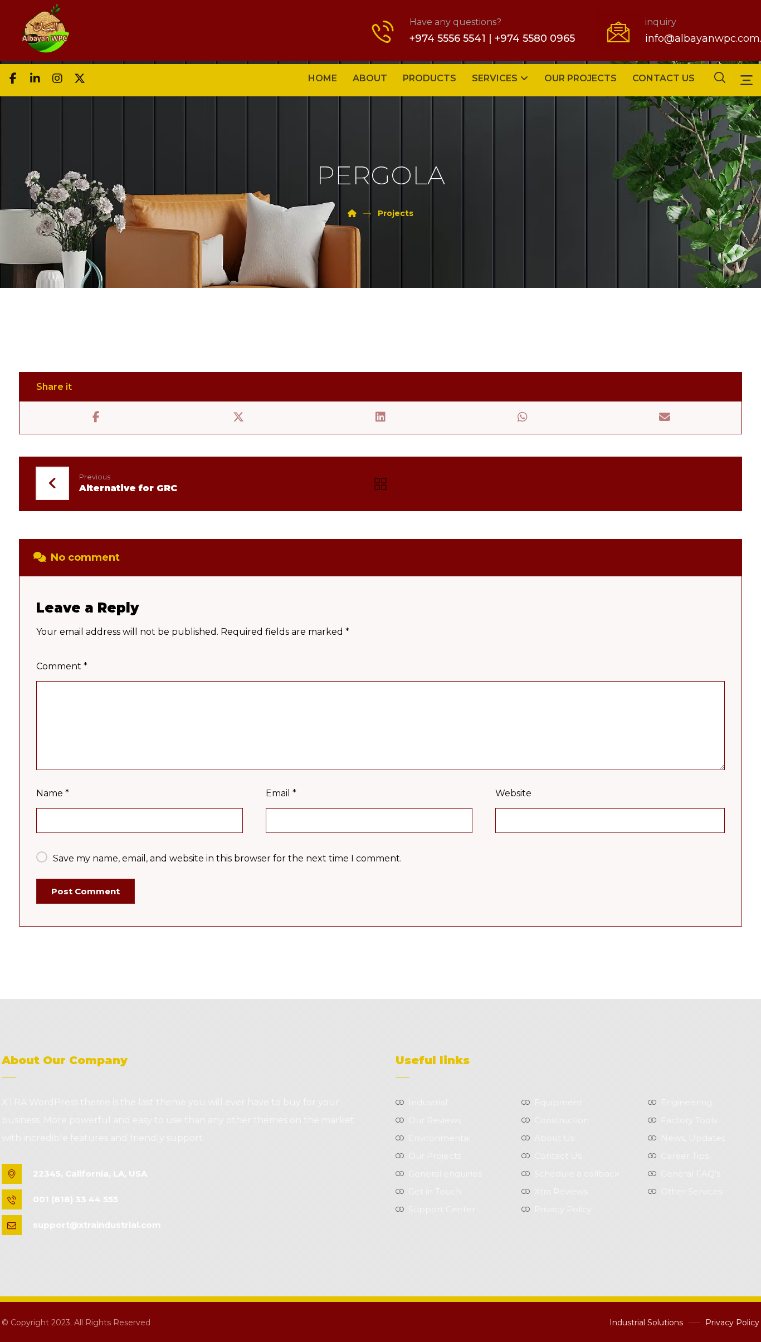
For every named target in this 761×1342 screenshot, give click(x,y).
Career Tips (685, 1155)
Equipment (558, 1102)
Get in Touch (434, 1191)
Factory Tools (689, 1120)
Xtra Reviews (561, 1191)
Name (52, 793)
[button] (13, 78)
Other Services (692, 1191)
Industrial (427, 1102)
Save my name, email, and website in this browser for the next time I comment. (227, 858)
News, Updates (693, 1138)
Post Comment (85, 891)
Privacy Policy (563, 1209)
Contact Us (558, 1155)
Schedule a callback (576, 1173)
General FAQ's (690, 1173)
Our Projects (434, 1155)
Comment (61, 666)
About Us (554, 1138)
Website (513, 793)
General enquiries (445, 1173)
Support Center (441, 1209)
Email (281, 793)
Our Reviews (434, 1120)
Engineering (686, 1102)
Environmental (439, 1138)
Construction (561, 1120)
